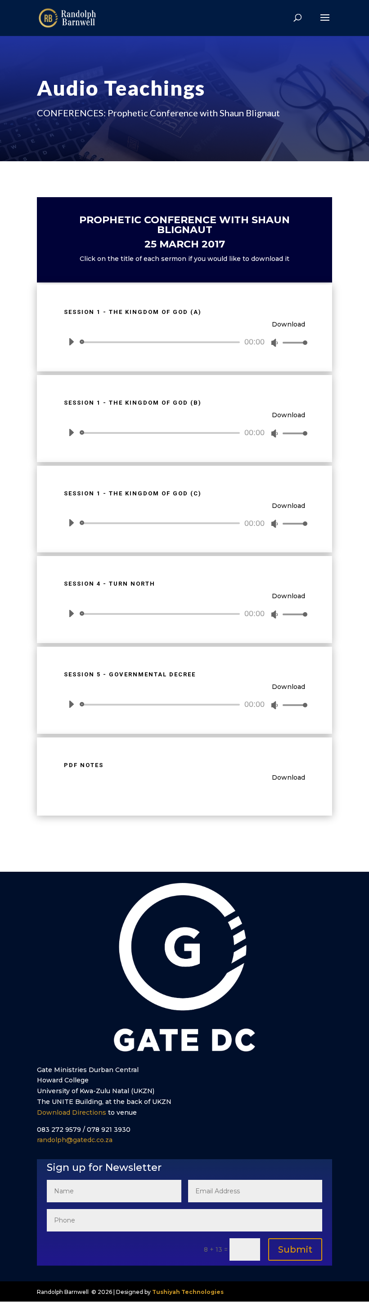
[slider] (292, 342)
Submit (295, 1249)
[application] (184, 342)
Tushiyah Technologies (188, 1292)
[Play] (71, 342)
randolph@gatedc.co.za (74, 1140)
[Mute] (274, 343)
